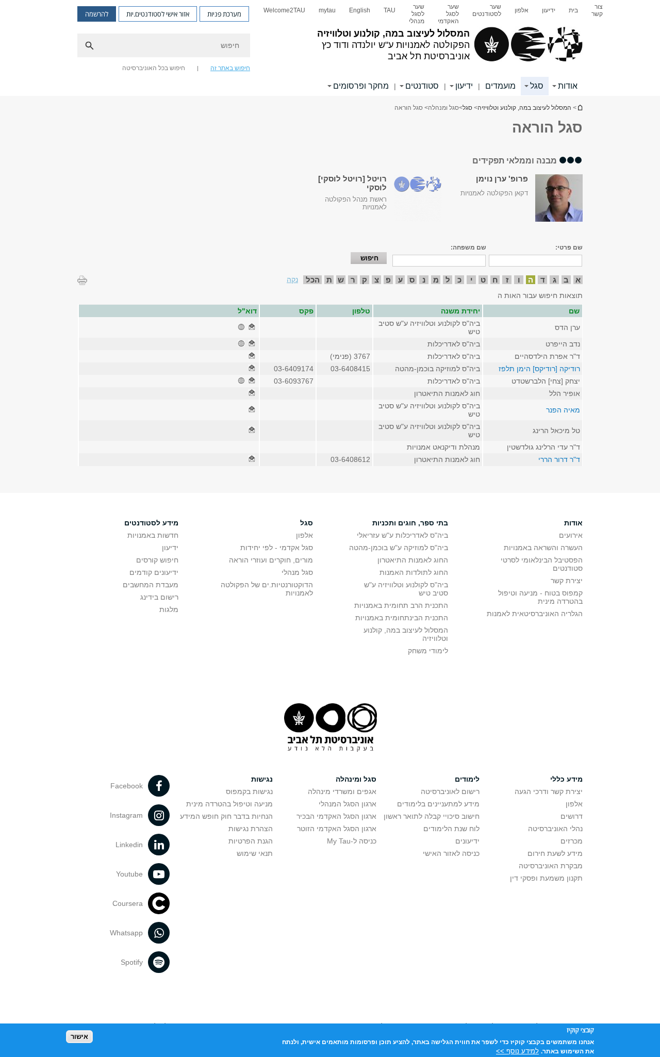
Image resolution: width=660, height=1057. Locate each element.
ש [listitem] (341, 279)
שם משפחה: (468, 247)
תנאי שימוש (255, 853)
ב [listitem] (566, 279)
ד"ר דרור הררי (559, 459)
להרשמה (96, 14)
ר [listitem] (353, 279)
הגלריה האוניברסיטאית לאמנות (535, 613)
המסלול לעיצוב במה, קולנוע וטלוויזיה (579, 107)
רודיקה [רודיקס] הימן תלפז (539, 369)
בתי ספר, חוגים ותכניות (410, 523)
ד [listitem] (542, 279)
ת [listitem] (329, 279)
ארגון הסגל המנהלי (347, 804)
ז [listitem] (507, 279)
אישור (79, 1037)
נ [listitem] (423, 279)
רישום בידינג (159, 597)
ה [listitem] (530, 279)
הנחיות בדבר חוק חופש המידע (226, 816)
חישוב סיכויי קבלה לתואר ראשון (432, 816)
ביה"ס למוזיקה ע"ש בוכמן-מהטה (398, 547)
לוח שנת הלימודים (451, 828)
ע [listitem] (400, 279)
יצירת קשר (567, 580)
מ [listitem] (436, 279)
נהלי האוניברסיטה (555, 828)
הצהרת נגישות (250, 828)
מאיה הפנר (563, 410)
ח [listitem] (495, 279)
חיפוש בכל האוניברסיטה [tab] (153, 68)
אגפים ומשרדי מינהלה (342, 791)
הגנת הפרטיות (250, 841)
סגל (536, 85)
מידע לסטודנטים (151, 523)
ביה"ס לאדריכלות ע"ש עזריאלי (402, 535)
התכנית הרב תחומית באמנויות (401, 605)
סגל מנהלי (297, 572)
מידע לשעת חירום (555, 853)
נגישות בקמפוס (249, 791)
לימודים (467, 779)
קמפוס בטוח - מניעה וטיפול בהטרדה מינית (540, 597)
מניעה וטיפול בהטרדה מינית (229, 804)
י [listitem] (471, 279)
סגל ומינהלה (356, 779)
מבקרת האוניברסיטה (551, 866)
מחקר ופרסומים (361, 85)
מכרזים (571, 841)
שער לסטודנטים (486, 10)
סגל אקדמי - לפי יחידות (276, 547)
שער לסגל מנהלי (416, 14)
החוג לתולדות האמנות (414, 572)
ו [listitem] (519, 279)
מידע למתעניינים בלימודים (438, 804)
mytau (327, 10)
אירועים (571, 535)
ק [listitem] (364, 279)
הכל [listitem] (313, 279)
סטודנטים (422, 85)
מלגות (168, 609)
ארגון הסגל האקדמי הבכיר (336, 816)
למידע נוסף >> (517, 1050)
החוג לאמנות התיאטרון (412, 560)
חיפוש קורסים (157, 560)
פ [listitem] (388, 279)
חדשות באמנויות (152, 535)
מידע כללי (566, 779)
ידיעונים (467, 841)
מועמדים (500, 85)
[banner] (330, 48)
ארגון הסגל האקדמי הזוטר (336, 828)
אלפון (522, 10)
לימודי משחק (428, 651)
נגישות (262, 779)
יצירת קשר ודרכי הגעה (549, 791)
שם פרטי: (569, 247)
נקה (292, 279)
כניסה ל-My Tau (351, 841)
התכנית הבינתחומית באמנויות (401, 618)
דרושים (571, 816)
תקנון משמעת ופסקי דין (546, 878)
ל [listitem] (448, 279)
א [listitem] (578, 279)
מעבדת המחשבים (150, 585)
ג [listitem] (554, 279)
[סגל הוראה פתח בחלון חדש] (251, 327)
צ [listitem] (376, 279)
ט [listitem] (483, 279)
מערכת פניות (224, 14)
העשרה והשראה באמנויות (543, 547)
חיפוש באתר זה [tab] (230, 68)
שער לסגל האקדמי (448, 14)
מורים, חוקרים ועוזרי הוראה (271, 560)
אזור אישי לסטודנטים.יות (157, 14)
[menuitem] (597, 14)
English (359, 10)
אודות (568, 85)
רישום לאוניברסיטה (450, 791)
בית (573, 10)
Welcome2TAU (284, 10)
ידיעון (548, 10)
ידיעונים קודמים (153, 572)
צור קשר (597, 10)
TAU (389, 10)
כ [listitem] (459, 279)
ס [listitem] (412, 279)
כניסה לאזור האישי (451, 853)
